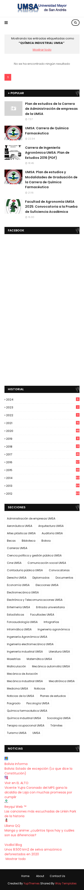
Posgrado (13, 703)
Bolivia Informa (16, 764)
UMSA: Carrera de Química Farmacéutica (47, 130)
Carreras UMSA (17, 548)
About (40, 876)
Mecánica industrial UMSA (25, 681)
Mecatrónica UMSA (62, 681)
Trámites (56, 725)
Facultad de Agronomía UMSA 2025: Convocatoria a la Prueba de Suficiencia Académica (51, 206)
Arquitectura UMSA (51, 526)
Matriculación (16, 666)
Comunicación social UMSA (47, 563)
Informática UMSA (19, 629)
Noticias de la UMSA (20, 696)
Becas (11, 541)
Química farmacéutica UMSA (27, 711)
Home (25, 876)
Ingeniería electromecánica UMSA (30, 644)
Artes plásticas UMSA (21, 533)
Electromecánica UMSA (23, 592)
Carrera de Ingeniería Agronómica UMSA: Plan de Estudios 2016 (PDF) (47, 152)
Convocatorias (59, 570)
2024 (42, 399)
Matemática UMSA (39, 659)
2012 (43, 493)
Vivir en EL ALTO (16, 783)
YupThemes (32, 883)
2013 (42, 486)
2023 (42, 407)
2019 (42, 439)
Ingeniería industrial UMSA (25, 651)
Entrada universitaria (50, 607)
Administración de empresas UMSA (31, 518)
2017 (42, 454)
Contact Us (57, 876)
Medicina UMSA (17, 688)
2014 (43, 478)
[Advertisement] (42, 293)
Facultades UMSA (42, 614)
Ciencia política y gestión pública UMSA (34, 555)
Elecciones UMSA (47, 585)
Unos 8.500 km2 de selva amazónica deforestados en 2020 (33, 851)
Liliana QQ (12, 825)
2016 (42, 462)
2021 (42, 423)
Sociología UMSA (59, 718)
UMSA (36, 733)
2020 (43, 431)
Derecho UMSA (16, 578)
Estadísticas (15, 614)
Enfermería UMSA (18, 607)
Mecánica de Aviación (22, 674)
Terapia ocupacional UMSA (25, 725)
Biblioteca (28, 541)
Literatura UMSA (59, 651)
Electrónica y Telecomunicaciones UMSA (34, 600)
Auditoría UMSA (52, 533)
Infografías (51, 622)
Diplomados (41, 578)
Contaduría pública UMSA (25, 570)
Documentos (64, 578)
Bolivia (46, 541)
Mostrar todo (42, 49)
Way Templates (66, 883)
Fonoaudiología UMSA (22, 622)
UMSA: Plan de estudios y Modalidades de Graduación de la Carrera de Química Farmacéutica (51, 179)
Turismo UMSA (16, 733)
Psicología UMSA (37, 703)
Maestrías (14, 659)
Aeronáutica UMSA (19, 526)
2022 (42, 415)
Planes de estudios (53, 696)
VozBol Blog (13, 845)
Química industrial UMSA (24, 718)
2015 (42, 470)
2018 (42, 446)
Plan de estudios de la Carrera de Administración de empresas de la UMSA (51, 108)
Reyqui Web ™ (15, 806)
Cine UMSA (14, 563)
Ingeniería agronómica (54, 629)
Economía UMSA (18, 585)
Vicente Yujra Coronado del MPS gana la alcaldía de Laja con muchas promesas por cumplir (38, 792)
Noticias (39, 688)
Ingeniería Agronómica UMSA (27, 637)
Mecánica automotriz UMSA (51, 666)
